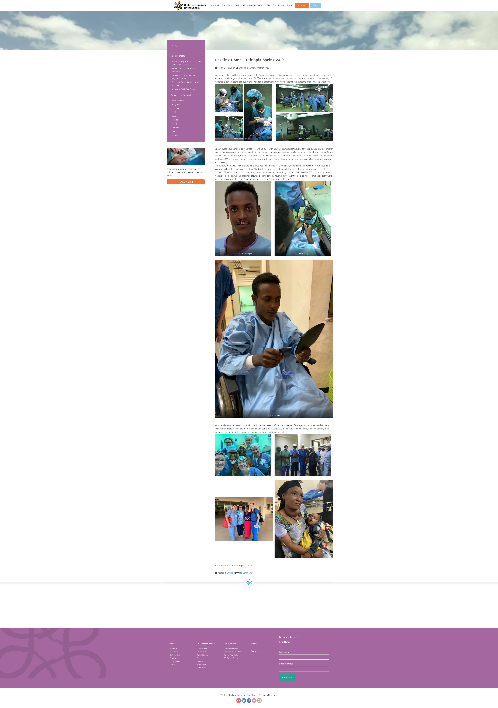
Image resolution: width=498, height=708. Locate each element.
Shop (315, 5)
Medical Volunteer (231, 649)
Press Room (201, 664)
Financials (173, 658)
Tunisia (175, 131)
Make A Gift (185, 181)
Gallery (199, 658)
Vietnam (175, 135)
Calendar (200, 661)
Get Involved (249, 5)
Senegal (175, 123)
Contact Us (174, 664)
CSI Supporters (175, 661)
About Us (215, 5)
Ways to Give (264, 5)
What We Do (174, 649)
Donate (302, 5)
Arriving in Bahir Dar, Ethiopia (184, 89)
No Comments (246, 572)
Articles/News (178, 100)
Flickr (250, 565)
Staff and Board (176, 655)
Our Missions (202, 649)
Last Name (284, 652)
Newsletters (201, 668)
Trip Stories (279, 5)
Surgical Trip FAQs (231, 655)
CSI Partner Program (232, 658)
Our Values (174, 652)
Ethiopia (175, 108)
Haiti (174, 112)
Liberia (174, 116)
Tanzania (175, 127)
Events (290, 5)
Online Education (203, 652)
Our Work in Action (231, 5)
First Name (284, 642)
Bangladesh (177, 104)
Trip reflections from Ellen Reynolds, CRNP (183, 77)
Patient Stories (202, 655)
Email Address (287, 664)
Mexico (175, 119)
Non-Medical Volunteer (232, 652)
